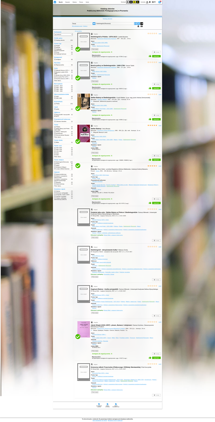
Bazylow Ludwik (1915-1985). (100, 42)
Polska (94, 46)
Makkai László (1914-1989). (99, 105)
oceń (160, 33)
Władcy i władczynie (131, 301)
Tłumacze (132, 337)
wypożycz (156, 56)
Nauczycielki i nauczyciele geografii (101, 262)
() (120, 108)
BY (138, 2)
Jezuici (109, 337)
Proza (98, 178)
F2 (154, 2)
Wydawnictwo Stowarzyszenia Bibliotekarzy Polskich (111, 328)
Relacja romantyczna (97, 381)
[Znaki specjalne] (141, 26)
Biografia (94, 143)
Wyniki (61, 2)
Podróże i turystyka (125, 272)
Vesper (97, 171)
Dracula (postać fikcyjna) (98, 184)
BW (131, 2)
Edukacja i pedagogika (98, 272)
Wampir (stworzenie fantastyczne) (138, 184)
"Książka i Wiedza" (102, 99)
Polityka (116, 226)
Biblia (113, 337)
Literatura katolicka (97, 341)
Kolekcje (85, 26)
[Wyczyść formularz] (138, 26)
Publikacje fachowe (102, 259)
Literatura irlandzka (97, 181)
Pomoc (81, 2)
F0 (147, 2)
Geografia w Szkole (109, 274)
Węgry (139, 226)
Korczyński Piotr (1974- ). (100, 373)
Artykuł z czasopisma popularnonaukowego (134, 229)
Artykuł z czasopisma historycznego (113, 229)
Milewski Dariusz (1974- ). (100, 295)
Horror (99, 189)
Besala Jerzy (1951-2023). (99, 136)
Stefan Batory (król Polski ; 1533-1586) (102, 108)
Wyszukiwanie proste (77, 26)
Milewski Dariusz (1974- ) (100, 219)
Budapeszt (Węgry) (153, 184)
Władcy (116, 139)
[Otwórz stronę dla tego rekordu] (84, 103)
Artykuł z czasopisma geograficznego (111, 269)
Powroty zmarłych (111, 184)
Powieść (94, 189)
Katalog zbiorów (107, 18)
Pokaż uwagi (95, 49)
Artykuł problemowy (97, 229)
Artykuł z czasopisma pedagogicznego (132, 269)
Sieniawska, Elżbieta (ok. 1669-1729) (134, 379)
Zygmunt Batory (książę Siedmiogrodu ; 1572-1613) (106, 301)
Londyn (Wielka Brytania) (99, 186)
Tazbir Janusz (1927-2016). (99, 71)
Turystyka (94, 265)
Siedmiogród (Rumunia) (103, 46)
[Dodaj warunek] (138, 23)
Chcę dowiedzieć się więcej (100, 420)
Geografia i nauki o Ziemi (112, 272)
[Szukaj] (141, 23)
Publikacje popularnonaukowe (105, 223)
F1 (150, 2)
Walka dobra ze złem (122, 184)
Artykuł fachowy (96, 269)
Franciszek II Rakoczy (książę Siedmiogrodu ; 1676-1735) (107, 379)
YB (134, 2)
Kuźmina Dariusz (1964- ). (99, 334)
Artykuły (94, 223)
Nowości (67, 2)
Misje (117, 337)
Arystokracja (148, 379)
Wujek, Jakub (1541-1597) (99, 337)
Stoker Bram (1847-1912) (100, 175)
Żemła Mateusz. (98, 255)
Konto (87, 2)
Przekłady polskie (124, 337)
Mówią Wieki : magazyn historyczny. (113, 235)
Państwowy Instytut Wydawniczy (105, 130)
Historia (75, 2)
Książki (94, 178)
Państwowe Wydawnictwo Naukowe (106, 38)
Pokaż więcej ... (58, 80)
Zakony (94, 74)
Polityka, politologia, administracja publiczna (109, 233)
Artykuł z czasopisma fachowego (152, 269)
